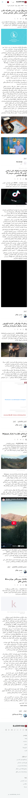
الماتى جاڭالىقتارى (22, 422)
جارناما (25, 787)
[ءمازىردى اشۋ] (2, 2)
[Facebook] (18, 19)
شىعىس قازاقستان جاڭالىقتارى (19, 567)
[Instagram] (26, 19)
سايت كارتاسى (23, 781)
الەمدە (25, 751)
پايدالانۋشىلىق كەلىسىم (22, 760)
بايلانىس (25, 784)
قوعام (25, 711)
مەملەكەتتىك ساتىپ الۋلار (21, 772)
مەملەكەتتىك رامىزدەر (22, 766)
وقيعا (16, 6)
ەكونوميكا (25, 748)
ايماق (25, 159)
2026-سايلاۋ (20, 6)
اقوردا (8, 6)
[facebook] (20, 730)
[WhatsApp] (23, 19)
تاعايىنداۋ (12, 6)
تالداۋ (25, 745)
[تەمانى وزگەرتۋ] (7, 2)
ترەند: (25, 5)
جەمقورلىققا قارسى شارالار (21, 769)
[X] (15, 19)
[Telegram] (20, 19)
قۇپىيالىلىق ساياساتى (22, 763)
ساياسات (25, 741)
